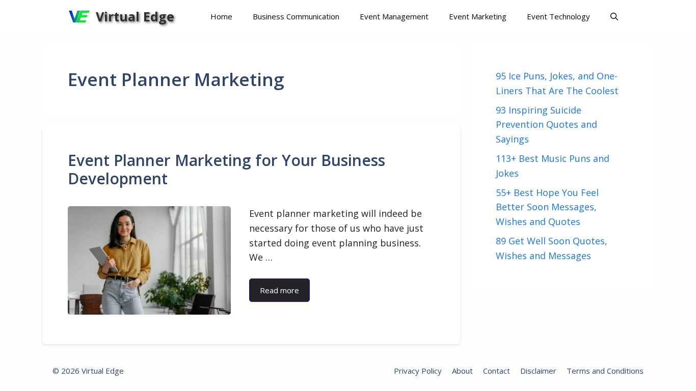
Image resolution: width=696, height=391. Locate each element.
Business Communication (296, 16)
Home (221, 16)
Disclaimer (538, 371)
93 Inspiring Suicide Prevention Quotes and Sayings (546, 125)
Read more (279, 290)
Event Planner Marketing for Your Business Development (226, 169)
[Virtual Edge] (79, 16)
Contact (496, 371)
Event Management (394, 16)
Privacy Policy (418, 371)
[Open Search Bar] (614, 16)
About (462, 371)
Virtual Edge (135, 16)
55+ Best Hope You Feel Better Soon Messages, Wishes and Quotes (547, 207)
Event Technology (558, 16)
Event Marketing (477, 16)
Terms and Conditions (605, 371)
